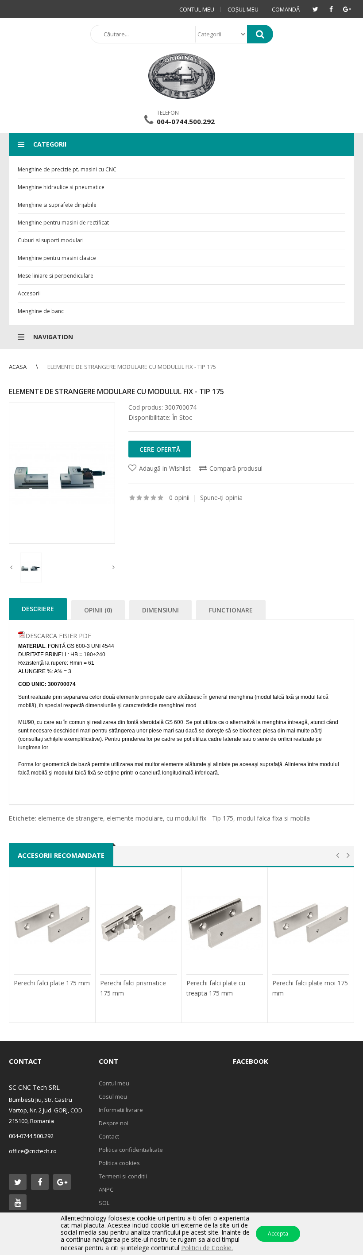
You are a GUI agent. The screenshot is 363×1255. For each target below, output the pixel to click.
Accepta (278, 1233)
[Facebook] (331, 9)
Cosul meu (113, 1096)
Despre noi (113, 1123)
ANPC (106, 1189)
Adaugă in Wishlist (165, 468)
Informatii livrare (121, 1110)
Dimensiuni (160, 610)
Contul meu (196, 9)
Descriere (38, 608)
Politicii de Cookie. (207, 1247)
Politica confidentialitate (131, 1150)
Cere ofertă (159, 449)
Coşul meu (243, 9)
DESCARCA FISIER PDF (58, 635)
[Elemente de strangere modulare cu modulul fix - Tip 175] (62, 473)
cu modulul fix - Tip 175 (199, 818)
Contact (109, 1136)
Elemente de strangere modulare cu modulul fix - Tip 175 (131, 367)
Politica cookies (119, 1163)
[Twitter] (315, 9)
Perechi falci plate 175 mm (52, 983)
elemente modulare (135, 818)
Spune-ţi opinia (221, 497)
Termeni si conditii (123, 1176)
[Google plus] (347, 9)
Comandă (286, 9)
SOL (104, 1203)
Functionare (231, 610)
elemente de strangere (70, 818)
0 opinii (179, 497)
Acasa (18, 367)
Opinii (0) (98, 610)
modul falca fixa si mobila (273, 818)
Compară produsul (236, 468)
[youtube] (18, 1202)
